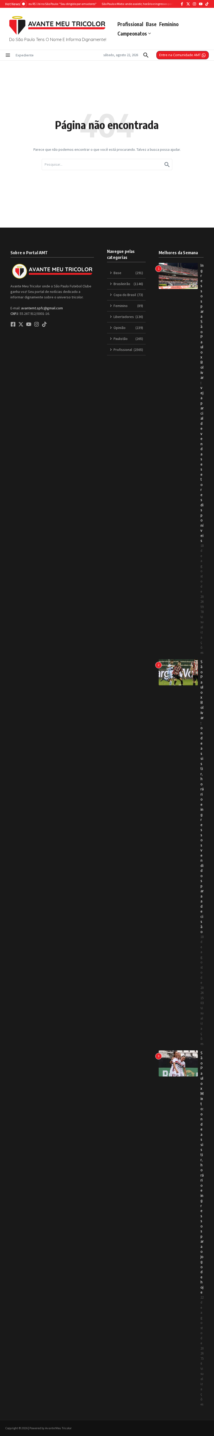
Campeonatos (132, 33)
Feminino (169, 24)
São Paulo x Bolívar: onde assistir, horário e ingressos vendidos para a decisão (202, 796)
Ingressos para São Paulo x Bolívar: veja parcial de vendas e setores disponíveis (202, 403)
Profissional (130, 24)
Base (151, 24)
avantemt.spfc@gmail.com (42, 308)
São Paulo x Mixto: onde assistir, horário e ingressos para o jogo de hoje (202, 1172)
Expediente (25, 55)
